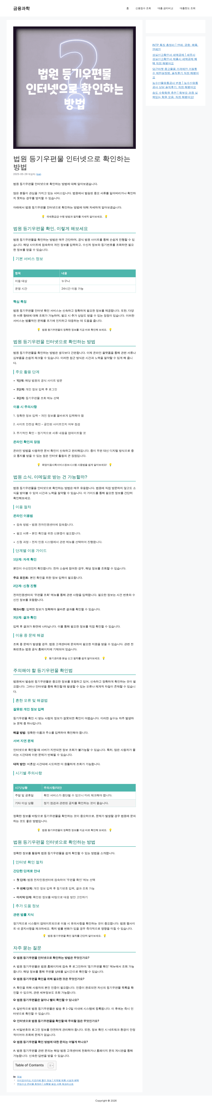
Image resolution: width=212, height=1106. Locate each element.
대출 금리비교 (165, 8)
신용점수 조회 (143, 8)
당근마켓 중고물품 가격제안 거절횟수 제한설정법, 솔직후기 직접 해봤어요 (175, 73)
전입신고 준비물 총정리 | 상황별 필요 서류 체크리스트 (45, 1084)
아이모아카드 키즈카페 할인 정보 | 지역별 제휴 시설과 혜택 (48, 1080)
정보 (19, 1076)
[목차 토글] (49, 1065)
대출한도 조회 (187, 8)
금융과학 (21, 8)
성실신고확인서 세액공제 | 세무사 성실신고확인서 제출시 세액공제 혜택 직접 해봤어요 (174, 59)
